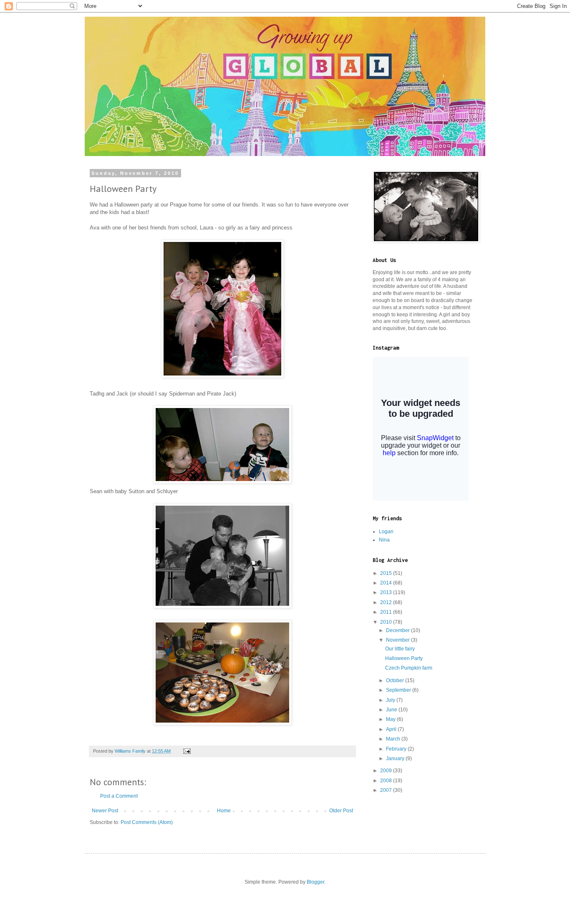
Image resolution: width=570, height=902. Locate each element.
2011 (386, 612)
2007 (386, 790)
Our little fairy (400, 649)
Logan (386, 531)
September (399, 690)
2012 (386, 602)
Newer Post (105, 811)
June (392, 710)
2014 (386, 583)
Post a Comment (119, 796)
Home (224, 811)
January (396, 758)
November (398, 640)
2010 (386, 622)
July (391, 700)
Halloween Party (404, 658)
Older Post (341, 811)
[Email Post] (186, 750)
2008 (386, 781)
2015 (386, 573)
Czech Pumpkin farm (408, 668)
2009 (386, 771)
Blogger (315, 882)
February (397, 749)
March (393, 739)
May (391, 719)
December (398, 630)
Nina (384, 540)
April (392, 729)
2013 (386, 592)
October (395, 680)
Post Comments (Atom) (147, 822)
